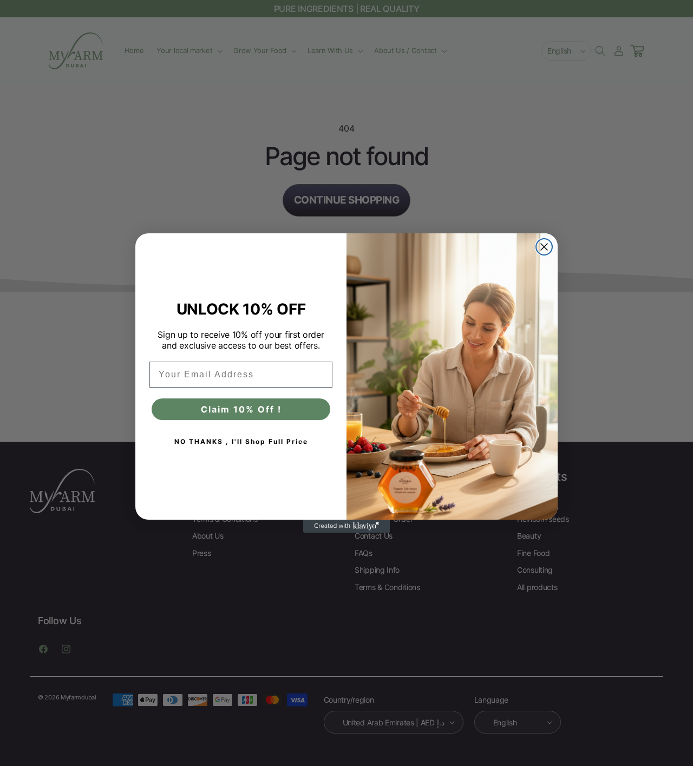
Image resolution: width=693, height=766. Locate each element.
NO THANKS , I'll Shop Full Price (241, 441)
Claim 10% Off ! (241, 409)
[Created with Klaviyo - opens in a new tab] (346, 526)
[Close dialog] (544, 247)
